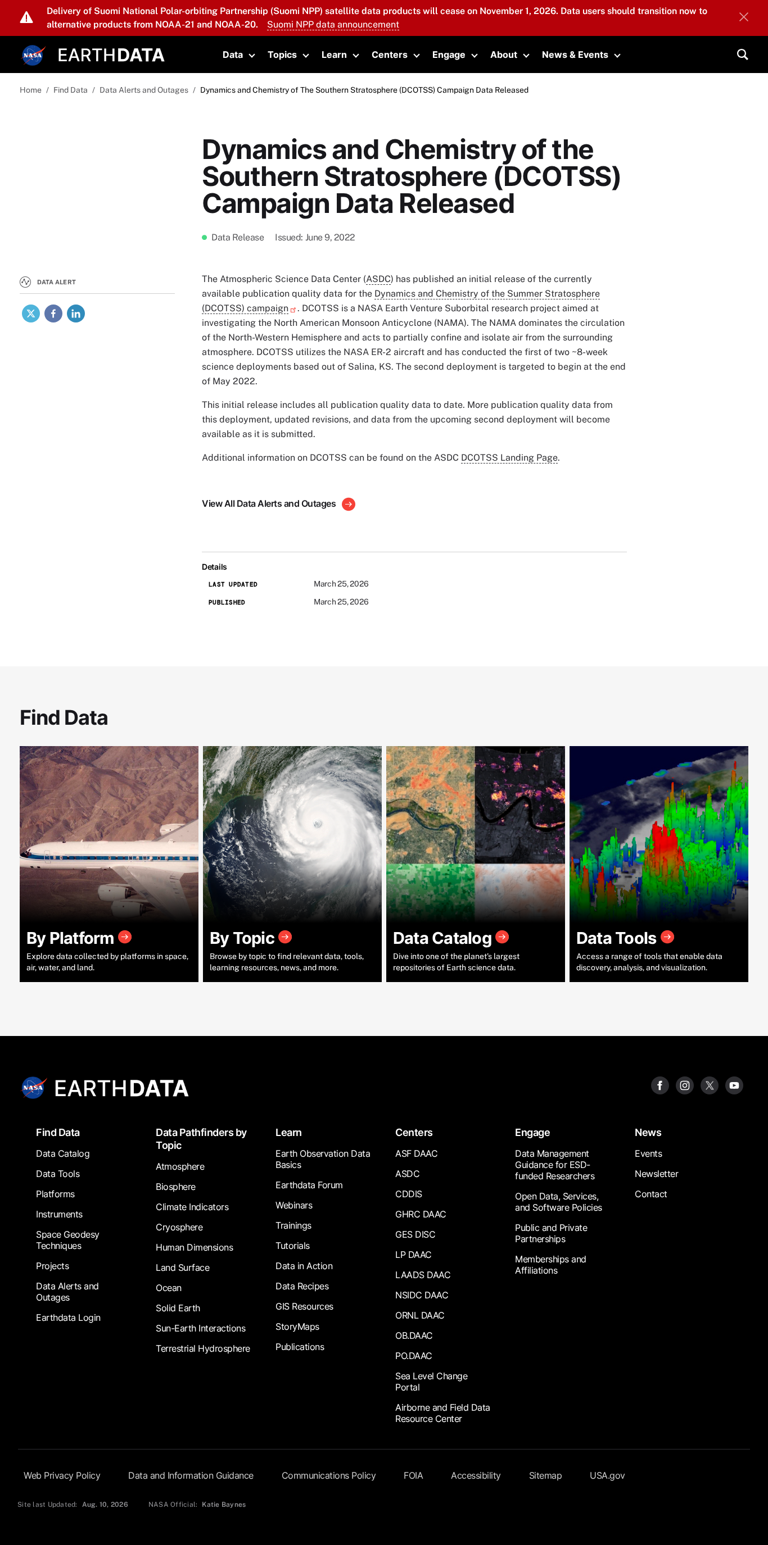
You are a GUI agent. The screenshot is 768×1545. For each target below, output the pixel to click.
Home (31, 89)
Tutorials (292, 1245)
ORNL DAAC (420, 1315)
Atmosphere (180, 1166)
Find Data (70, 89)
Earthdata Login (68, 1317)
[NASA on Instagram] (685, 1084)
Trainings (293, 1225)
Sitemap (545, 1475)
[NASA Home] (34, 55)
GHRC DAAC (420, 1214)
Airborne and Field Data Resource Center (442, 1413)
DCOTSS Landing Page (509, 457)
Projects (52, 1265)
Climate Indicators (192, 1206)
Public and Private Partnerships (551, 1233)
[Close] (744, 18)
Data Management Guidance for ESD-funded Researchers (554, 1165)
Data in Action (303, 1265)
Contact (651, 1193)
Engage (449, 54)
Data (233, 54)
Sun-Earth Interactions (200, 1328)
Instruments (59, 1214)
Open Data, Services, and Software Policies (558, 1201)
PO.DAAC (413, 1355)
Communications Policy (329, 1475)
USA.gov (607, 1475)
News (648, 1132)
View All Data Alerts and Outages (270, 503)
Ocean (169, 1287)
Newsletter (656, 1173)
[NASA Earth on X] (710, 1084)
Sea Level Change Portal (431, 1381)
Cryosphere (179, 1227)
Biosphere (176, 1186)
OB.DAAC (414, 1335)
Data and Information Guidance (191, 1475)
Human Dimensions (194, 1247)
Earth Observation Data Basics (322, 1159)
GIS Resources (304, 1306)
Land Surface (182, 1267)
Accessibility (476, 1475)
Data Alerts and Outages (144, 89)
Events (648, 1153)
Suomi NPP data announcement (333, 24)
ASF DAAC (416, 1153)
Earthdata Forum (309, 1184)
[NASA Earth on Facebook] (660, 1084)
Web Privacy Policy (62, 1475)
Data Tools (57, 1173)
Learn (334, 54)
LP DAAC (413, 1254)
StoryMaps (297, 1326)
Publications (299, 1346)
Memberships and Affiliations (550, 1264)
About (503, 54)
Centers (390, 54)
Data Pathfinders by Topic (201, 1138)
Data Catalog (62, 1153)
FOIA (413, 1475)
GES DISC (415, 1234)
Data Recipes (301, 1286)
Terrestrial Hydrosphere (203, 1348)
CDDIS (408, 1193)
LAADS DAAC (422, 1274)
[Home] (111, 54)
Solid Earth (178, 1308)
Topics (282, 54)
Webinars (293, 1205)
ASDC (378, 279)
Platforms (55, 1193)
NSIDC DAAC (421, 1295)
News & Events (575, 54)
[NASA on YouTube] (734, 1084)
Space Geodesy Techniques (68, 1240)
